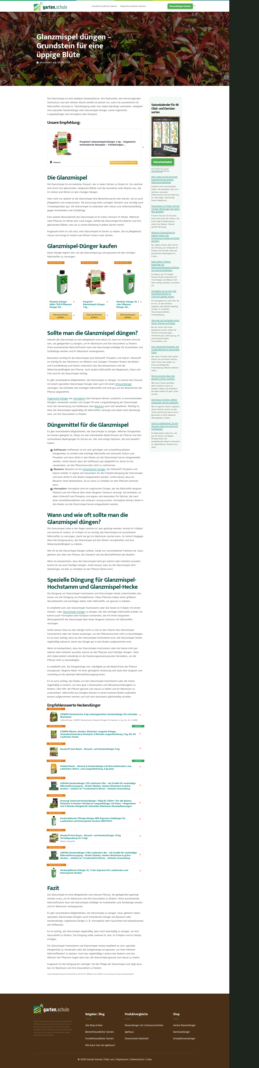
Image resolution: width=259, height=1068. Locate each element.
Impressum (122, 1059)
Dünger (101, 469)
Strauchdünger (123, 384)
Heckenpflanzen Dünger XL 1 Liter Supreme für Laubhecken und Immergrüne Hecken (94, 871)
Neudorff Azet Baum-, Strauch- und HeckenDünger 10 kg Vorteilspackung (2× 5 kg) (90, 836)
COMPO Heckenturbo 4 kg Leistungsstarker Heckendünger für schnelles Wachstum (98, 715)
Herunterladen (162, 162)
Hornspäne (79, 398)
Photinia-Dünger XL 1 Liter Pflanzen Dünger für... (127, 303)
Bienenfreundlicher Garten (99, 1032)
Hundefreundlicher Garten (104, 6)
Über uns (109, 1059)
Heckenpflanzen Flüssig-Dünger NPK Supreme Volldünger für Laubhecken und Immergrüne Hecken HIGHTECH (92, 819)
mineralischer (90, 469)
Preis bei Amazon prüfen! (60, 315)
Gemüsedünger (181, 1032)
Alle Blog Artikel (93, 1025)
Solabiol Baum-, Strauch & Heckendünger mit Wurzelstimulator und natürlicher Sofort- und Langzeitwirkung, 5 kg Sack (95, 767)
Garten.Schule (94, 1059)
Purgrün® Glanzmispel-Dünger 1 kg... (94, 303)
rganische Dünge (58, 398)
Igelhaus (129, 1032)
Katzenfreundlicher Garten (133, 6)
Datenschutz (137, 1059)
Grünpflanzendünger (184, 1038)
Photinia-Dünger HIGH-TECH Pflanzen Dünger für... (61, 303)
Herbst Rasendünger (184, 1025)
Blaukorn (99, 406)
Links (149, 1059)
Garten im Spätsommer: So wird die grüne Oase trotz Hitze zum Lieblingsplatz (164, 426)
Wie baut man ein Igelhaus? (100, 1045)
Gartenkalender (157, 171)
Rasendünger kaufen (180, 6)
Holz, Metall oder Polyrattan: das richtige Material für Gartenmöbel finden (165, 349)
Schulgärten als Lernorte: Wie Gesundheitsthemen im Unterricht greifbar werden (163, 294)
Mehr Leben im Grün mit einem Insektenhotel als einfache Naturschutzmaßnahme (164, 179)
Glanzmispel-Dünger (74, 611)
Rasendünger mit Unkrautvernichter (144, 1025)
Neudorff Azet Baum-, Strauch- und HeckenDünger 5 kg (90, 749)
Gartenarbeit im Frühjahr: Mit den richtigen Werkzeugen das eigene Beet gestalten (165, 209)
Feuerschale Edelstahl (137, 1038)
